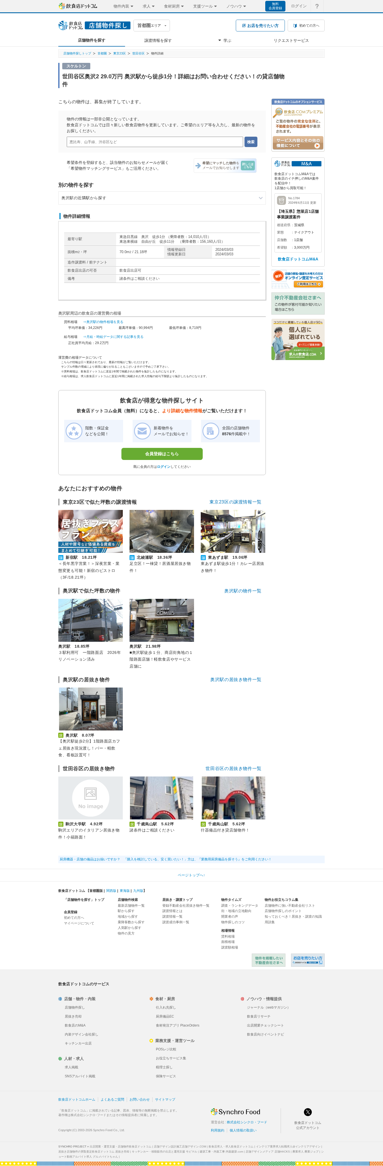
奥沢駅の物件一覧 (243, 590)
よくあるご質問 (112, 1099)
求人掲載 (71, 1067)
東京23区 (119, 53)
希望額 (282, 247)
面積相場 (228, 942)
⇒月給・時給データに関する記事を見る (113, 337)
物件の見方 (126, 933)
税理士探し (164, 1067)
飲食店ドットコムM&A (298, 259)
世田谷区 (138, 53)
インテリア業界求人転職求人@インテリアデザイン (288, 1146)
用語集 (270, 922)
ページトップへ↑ (191, 875)
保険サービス (166, 1076)
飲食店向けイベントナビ (265, 1034)
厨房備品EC (165, 1016)
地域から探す (128, 916)
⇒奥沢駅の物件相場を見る (103, 322)
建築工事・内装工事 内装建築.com (221, 1151)
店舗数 (282, 240)
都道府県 (283, 225)
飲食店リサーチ (259, 1016)
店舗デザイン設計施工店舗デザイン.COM (180, 1146)
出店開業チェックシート (265, 1025)
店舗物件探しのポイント (283, 911)
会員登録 (70, 912)
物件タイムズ (231, 900)
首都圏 (102, 53)
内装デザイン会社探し (81, 1034)
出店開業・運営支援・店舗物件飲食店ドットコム (120, 1146)
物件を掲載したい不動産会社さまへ (268, 960)
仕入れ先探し (166, 1007)
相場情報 (228, 931)
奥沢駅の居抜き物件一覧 (236, 679)
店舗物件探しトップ (77, 53)
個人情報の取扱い (243, 1130)
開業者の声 (229, 916)
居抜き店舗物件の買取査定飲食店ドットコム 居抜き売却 (93, 1151)
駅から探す (126, 911)
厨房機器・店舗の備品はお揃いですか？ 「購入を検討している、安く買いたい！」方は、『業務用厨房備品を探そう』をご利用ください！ (166, 859)
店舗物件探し (75, 1007)
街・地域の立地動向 (236, 911)
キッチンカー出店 (78, 1043)
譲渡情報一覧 (172, 916)
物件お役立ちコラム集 (281, 900)
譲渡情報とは (172, 911)
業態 (280, 232)
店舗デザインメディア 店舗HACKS (268, 1151)
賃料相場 (228, 936)
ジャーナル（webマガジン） (268, 1007)
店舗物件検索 (128, 900)
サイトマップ (165, 1099)
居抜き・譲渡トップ (177, 900)
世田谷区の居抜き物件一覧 (234, 768)
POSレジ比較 (166, 1049)
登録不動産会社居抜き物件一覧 (185, 906)
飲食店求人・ (231, 1146)
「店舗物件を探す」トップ (84, 900)
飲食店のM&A (75, 1025)
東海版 (125, 891)
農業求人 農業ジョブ (305, 1151)
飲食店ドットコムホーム (76, 1099)
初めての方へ (74, 918)
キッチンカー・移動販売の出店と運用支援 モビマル (164, 1151)
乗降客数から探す (131, 922)
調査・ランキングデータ (239, 906)
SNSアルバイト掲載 (80, 1076)
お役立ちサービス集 (171, 1058)
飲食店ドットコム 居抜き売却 (308, 960)
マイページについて (79, 923)
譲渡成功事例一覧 (175, 922)
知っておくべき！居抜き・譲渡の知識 (293, 916)
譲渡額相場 (229, 947)
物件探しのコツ (233, 922)
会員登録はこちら (162, 453)
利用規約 (217, 1130)
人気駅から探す (129, 928)
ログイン (299, 6)
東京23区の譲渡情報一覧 (235, 502)
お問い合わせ (140, 1099)
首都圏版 (96, 891)
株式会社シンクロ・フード (247, 1122)
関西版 (111, 891)
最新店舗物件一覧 (131, 906)
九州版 (138, 891)
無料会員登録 (275, 6)
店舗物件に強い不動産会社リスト (290, 906)
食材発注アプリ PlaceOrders (177, 1025)
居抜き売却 (73, 1016)
